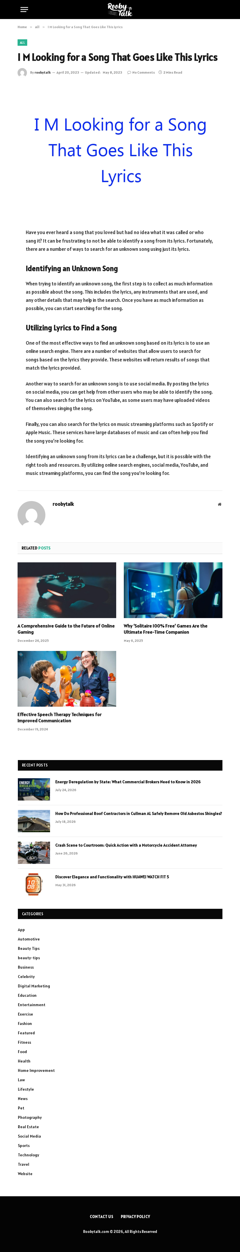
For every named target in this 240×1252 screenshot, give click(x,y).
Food (22, 1051)
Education (27, 995)
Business (26, 967)
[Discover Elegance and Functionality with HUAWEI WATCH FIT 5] (34, 884)
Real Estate (28, 1126)
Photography (30, 1117)
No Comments (143, 72)
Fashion (25, 1023)
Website (25, 1173)
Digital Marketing (34, 986)
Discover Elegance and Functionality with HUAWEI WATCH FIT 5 (112, 876)
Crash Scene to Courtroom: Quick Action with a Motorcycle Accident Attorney (126, 845)
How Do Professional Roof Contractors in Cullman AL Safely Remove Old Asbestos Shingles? (138, 813)
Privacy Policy (135, 1216)
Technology (28, 1155)
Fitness (24, 1042)
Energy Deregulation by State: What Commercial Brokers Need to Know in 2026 (128, 781)
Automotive (29, 939)
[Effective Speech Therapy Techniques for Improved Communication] (67, 679)
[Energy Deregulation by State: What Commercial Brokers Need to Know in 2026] (34, 789)
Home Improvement (36, 1070)
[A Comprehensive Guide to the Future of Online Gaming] (67, 590)
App (21, 929)
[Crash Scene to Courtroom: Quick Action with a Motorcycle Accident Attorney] (34, 853)
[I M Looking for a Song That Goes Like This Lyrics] (120, 152)
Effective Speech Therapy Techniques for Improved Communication (60, 717)
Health (24, 1061)
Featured (26, 1033)
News (23, 1098)
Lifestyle (26, 1089)
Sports (24, 1145)
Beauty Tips (29, 948)
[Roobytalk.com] (120, 9)
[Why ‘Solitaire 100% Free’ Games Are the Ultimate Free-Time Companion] (173, 590)
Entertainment (31, 1004)
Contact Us (102, 1216)
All (22, 42)
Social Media (29, 1136)
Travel (23, 1164)
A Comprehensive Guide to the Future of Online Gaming (66, 629)
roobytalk (43, 72)
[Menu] (24, 9)
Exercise (25, 1014)
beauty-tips (29, 957)
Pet (21, 1108)
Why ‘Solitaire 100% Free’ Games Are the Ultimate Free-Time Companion (166, 629)
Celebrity (26, 976)
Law (21, 1079)
